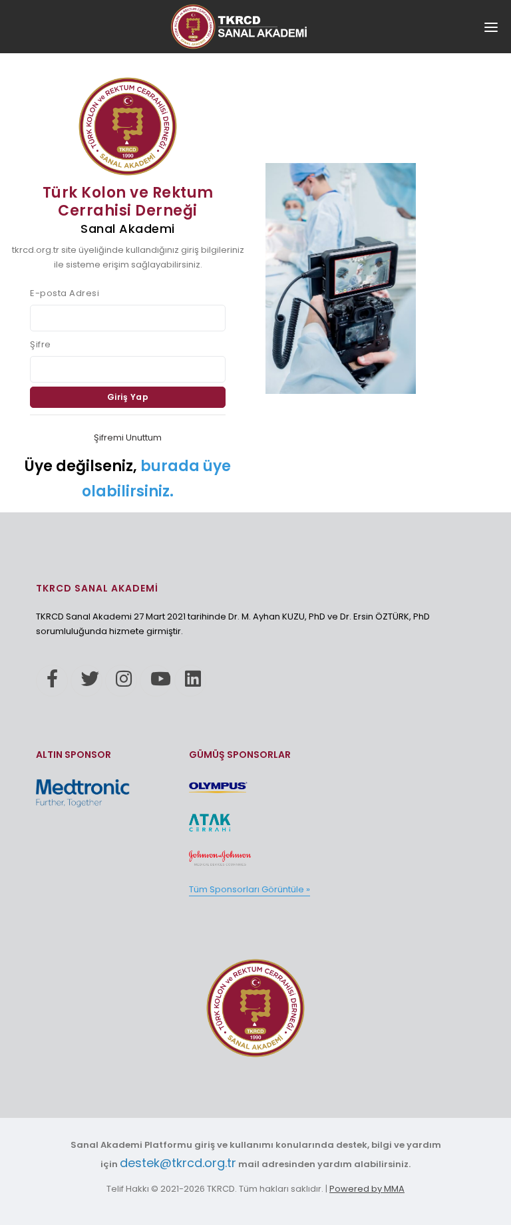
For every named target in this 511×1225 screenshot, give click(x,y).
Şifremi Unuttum (128, 437)
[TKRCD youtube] (156, 681)
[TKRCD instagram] (121, 681)
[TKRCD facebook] (52, 681)
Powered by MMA (367, 1188)
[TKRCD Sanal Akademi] (255, 1008)
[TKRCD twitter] (86, 681)
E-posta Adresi (64, 293)
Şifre (40, 344)
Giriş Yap (128, 397)
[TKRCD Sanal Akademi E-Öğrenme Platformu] (255, 26)
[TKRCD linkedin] (190, 681)
